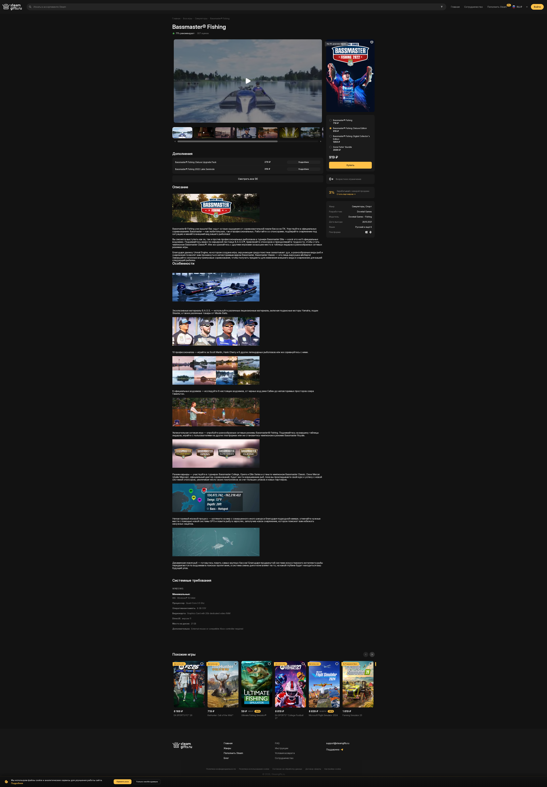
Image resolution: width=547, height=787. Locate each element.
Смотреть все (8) (248, 178)
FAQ (277, 743)
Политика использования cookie (254, 769)
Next (319, 81)
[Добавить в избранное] (371, 42)
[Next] (321, 141)
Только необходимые (147, 781)
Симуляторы (201, 18)
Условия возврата (285, 753)
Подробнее (303, 162)
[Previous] (175, 141)
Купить (350, 165)
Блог (226, 758)
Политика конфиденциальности (221, 769)
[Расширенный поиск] (441, 7)
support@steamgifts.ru (337, 743)
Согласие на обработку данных (287, 769)
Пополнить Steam (497, 6)
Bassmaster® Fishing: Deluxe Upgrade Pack (195, 162)
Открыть (189, 689)
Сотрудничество (473, 6)
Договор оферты (313, 769)
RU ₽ (519, 6)
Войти (537, 6)
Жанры (227, 748)
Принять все (123, 781)
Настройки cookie (332, 769)
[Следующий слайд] (372, 654)
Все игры (187, 18)
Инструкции (281, 748)
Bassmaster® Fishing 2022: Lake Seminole (195, 169)
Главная (455, 6)
